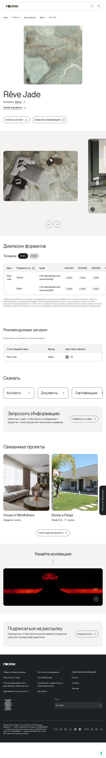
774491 (96, 277)
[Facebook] (75, 729)
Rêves (42, 17)
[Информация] (33, 268)
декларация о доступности (15, 691)
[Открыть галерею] (28, 80)
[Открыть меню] (98, 6)
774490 (95, 288)
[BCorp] (8, 711)
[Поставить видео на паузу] (96, 599)
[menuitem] (23, 256)
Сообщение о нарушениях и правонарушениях (50, 684)
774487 (69, 277)
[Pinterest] (65, 729)
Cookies (75, 683)
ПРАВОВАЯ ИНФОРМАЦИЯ (84, 672)
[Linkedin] (80, 729)
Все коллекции (29, 17)
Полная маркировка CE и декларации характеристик (16, 684)
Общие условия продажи (14, 672)
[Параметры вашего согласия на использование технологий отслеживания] (101, 753)
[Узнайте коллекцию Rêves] (53, 587)
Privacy (75, 677)
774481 (83, 277)
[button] (49, 224)
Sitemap (75, 688)
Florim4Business (45, 677)
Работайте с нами (11, 677)
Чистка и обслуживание (48, 672)
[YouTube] (70, 729)
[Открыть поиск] (92, 6)
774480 (82, 288)
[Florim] (12, 6)
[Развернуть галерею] (8, 197)
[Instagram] (61, 729)
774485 (69, 288)
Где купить (42, 691)
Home (5, 17)
